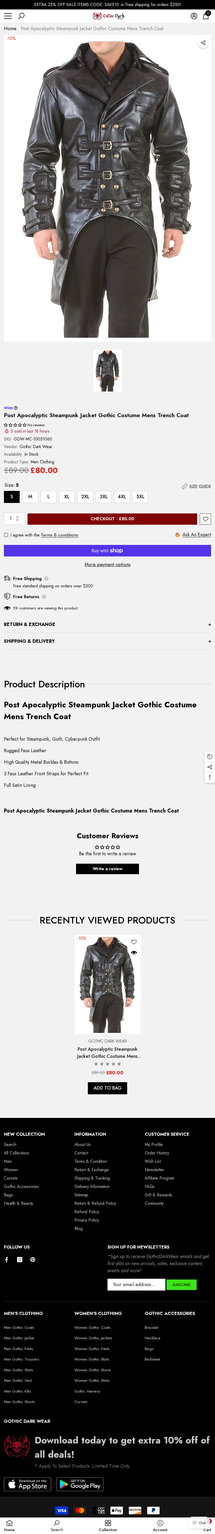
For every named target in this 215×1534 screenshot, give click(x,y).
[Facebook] (6, 1259)
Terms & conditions (59, 535)
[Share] (203, 43)
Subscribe (182, 1284)
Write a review (107, 869)
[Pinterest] (32, 1259)
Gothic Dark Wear (36, 447)
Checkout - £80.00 (112, 519)
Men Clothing (42, 462)
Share (203, 43)
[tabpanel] (107, 1015)
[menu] (8, 16)
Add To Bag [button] (108, 1088)
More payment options (108, 564)
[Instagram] (19, 1259)
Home (10, 28)
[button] (21, 16)
